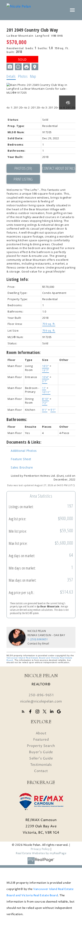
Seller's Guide (41, 758)
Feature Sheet (21, 459)
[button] (23, 711)
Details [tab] (11, 76)
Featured (41, 739)
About (41, 733)
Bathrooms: (17, 419)
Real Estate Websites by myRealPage (41, 853)
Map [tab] (33, 76)
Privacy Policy (40, 849)
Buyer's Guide (41, 752)
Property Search (41, 746)
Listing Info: (18, 279)
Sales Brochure (22, 467)
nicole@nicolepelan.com (41, 701)
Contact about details (58, 168)
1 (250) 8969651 (38, 639)
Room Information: (24, 352)
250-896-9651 (41, 695)
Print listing (23, 179)
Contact (41, 771)
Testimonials (41, 764)
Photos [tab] (23, 76)
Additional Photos (24, 451)
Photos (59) (23, 168)
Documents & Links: (24, 442)
